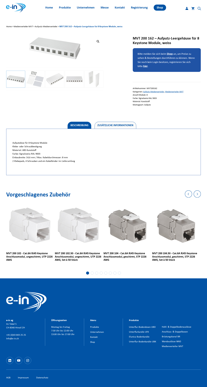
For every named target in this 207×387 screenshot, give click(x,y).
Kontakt (120, 7)
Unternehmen (86, 7)
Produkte (65, 7)
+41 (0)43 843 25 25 (16, 334)
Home (49, 7)
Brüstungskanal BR (171, 336)
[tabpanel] (30, 233)
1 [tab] (87, 273)
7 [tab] (114, 273)
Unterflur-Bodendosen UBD (142, 326)
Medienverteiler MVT (23, 26)
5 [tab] (105, 273)
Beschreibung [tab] (79, 125)
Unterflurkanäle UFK (139, 331)
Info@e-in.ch (12, 338)
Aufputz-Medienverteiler (46, 26)
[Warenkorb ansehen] (191, 9)
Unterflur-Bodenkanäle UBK (142, 341)
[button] (198, 9)
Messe (105, 7)
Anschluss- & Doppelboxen (175, 331)
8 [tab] (119, 273)
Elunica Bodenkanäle (139, 336)
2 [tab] (92, 273)
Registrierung (139, 7)
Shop (160, 7)
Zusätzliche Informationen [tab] (115, 125)
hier (145, 66)
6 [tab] (110, 273)
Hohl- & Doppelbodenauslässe (176, 326)
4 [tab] (101, 273)
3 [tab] (96, 273)
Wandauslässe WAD (171, 341)
